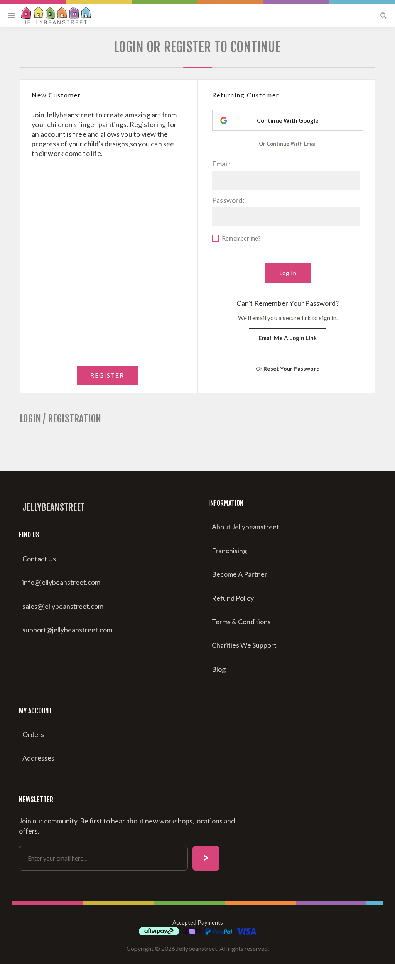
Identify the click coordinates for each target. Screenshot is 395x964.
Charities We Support (244, 645)
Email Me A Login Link (287, 337)
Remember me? (241, 238)
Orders (33, 734)
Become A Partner (239, 574)
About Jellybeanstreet (245, 526)
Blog (219, 669)
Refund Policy (233, 598)
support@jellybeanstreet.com (67, 629)
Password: (228, 200)
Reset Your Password (291, 368)
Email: (221, 163)
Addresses (38, 758)
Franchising (229, 550)
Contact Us (39, 558)
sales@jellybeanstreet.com (62, 606)
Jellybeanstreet (53, 507)
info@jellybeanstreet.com (61, 582)
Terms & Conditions (241, 621)
